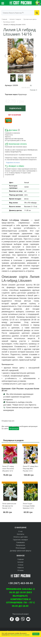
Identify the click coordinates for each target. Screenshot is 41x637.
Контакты (20, 534)
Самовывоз (20, 542)
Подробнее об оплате (13, 162)
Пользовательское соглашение (20, 635)
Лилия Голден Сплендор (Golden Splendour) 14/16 (29, 505)
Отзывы (20, 570)
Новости (20, 568)
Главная (20, 559)
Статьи (20, 565)
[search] (36, 12)
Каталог (21, 562)
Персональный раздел (20, 614)
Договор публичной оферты (20, 551)
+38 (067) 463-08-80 (20, 583)
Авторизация (13, 428)
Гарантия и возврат (20, 540)
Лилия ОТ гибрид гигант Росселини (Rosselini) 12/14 (8, 468)
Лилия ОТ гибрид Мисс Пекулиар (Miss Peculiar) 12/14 (30, 468)
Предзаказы (20, 545)
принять (36, 634)
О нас (20, 531)
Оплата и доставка (20, 537)
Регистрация (20, 548)
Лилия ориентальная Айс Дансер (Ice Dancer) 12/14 (9, 505)
